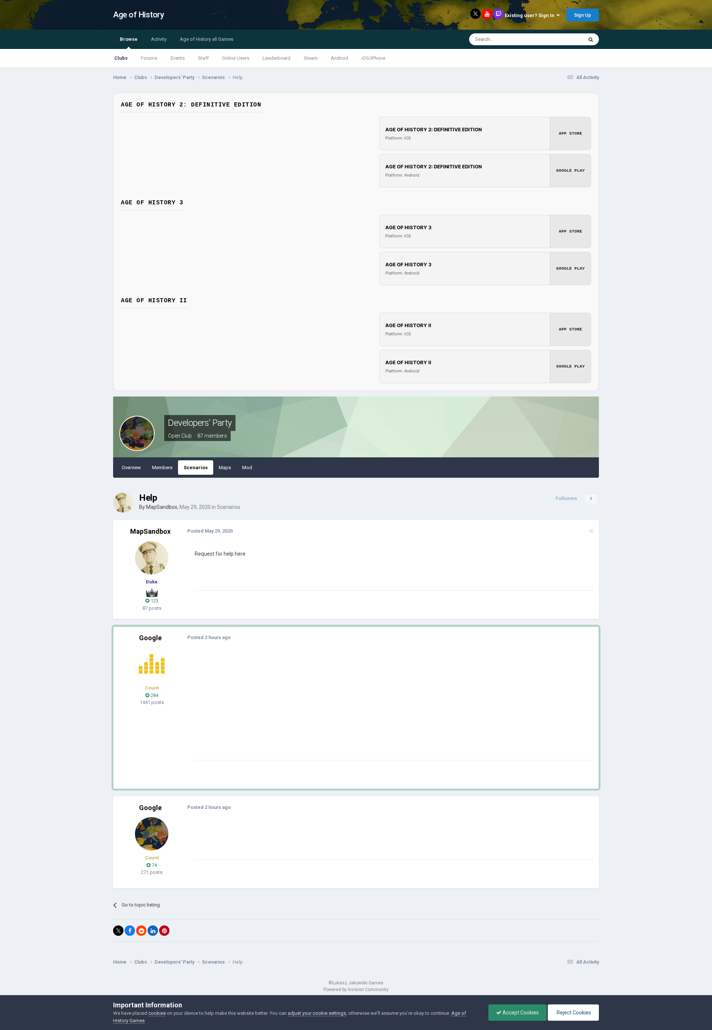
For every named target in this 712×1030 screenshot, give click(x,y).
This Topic (562, 39)
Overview (131, 467)
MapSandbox (161, 507)
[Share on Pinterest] (164, 930)
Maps (225, 467)
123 (153, 600)
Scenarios (196, 467)
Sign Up (582, 15)
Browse (129, 39)
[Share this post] (591, 531)
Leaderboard (276, 58)
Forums (149, 58)
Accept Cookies (520, 1013)
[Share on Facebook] (130, 930)
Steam (310, 58)
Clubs (121, 58)
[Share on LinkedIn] (153, 930)
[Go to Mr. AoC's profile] (151, 664)
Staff (203, 58)
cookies (157, 1013)
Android (339, 58)
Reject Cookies (573, 1013)
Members (162, 467)
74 (154, 865)
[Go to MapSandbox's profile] (123, 503)
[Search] (591, 39)
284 (153, 695)
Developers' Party (200, 423)
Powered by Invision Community (356, 989)
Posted (210, 531)
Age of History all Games (206, 39)
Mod (247, 467)
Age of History (138, 14)
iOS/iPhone (373, 58)
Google (150, 638)
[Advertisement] (330, 708)
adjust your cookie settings (317, 1013)
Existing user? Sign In (531, 15)
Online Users (235, 58)
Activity (159, 39)
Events (178, 58)
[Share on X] (118, 930)
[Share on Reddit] (141, 930)
